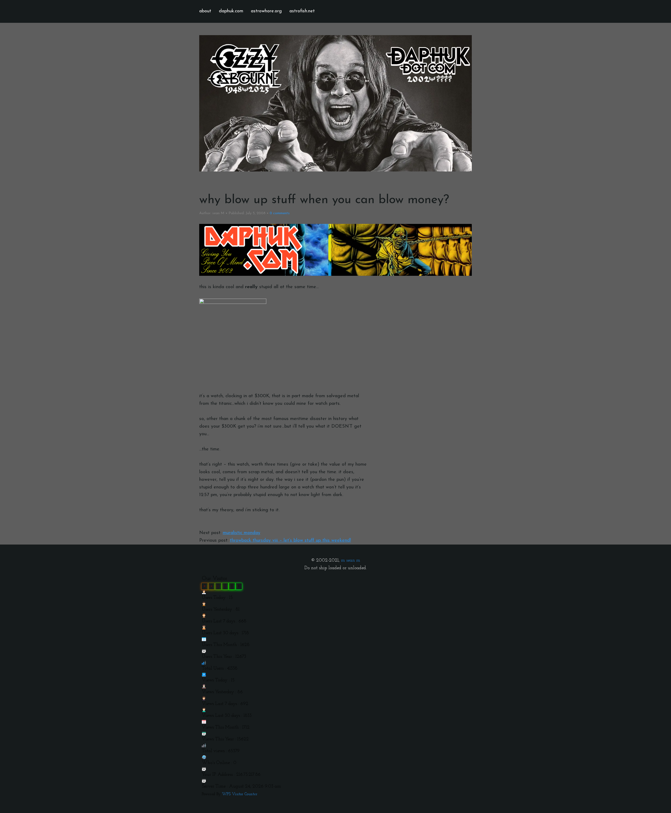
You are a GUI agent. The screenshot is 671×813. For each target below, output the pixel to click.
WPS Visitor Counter (239, 794)
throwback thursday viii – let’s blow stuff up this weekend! (290, 540)
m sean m (350, 560)
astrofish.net (302, 11)
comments (280, 213)
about (205, 11)
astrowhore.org (266, 11)
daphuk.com (231, 11)
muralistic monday (241, 533)
